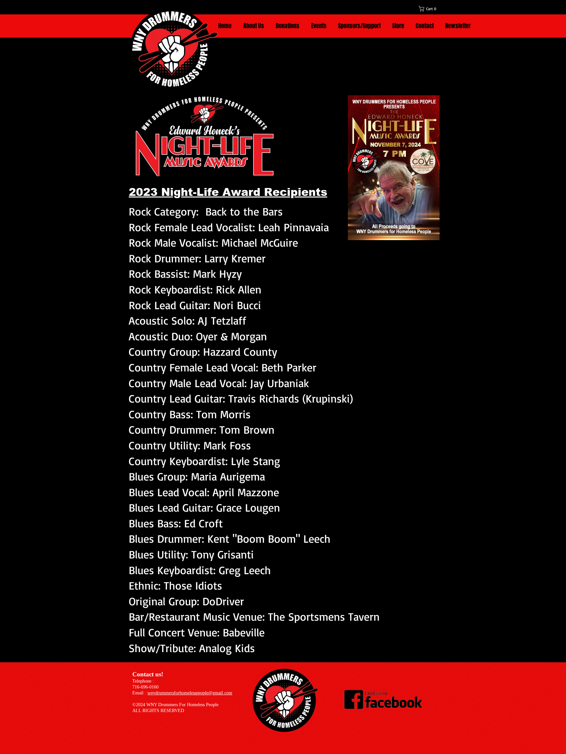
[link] (431, 8)
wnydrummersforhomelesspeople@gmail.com (189, 692)
